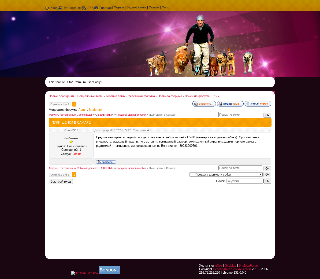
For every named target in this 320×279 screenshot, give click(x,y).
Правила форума (170, 96)
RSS (90, 8)
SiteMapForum (249, 265)
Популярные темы (90, 96)
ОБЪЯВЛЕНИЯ (104, 114)
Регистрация (73, 8)
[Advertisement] (212, 218)
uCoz (218, 265)
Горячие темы (115, 96)
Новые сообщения (61, 96)
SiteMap (230, 265)
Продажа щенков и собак (131, 114)
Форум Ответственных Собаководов (71, 114)
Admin (82, 109)
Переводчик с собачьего (230, 269)
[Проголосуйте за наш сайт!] (109, 272)
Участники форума (141, 96)
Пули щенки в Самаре (162, 114)
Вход (54, 8)
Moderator (96, 109)
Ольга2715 (71, 130)
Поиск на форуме (197, 96)
